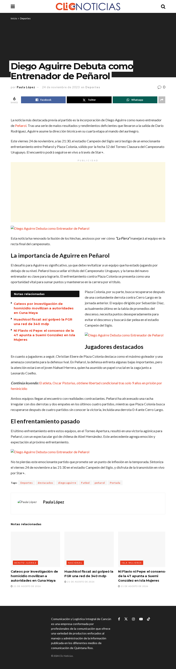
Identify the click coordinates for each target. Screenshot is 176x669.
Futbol (85, 482)
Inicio (14, 18)
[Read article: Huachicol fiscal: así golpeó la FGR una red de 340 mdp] (89, 549)
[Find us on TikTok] (148, 619)
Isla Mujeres (132, 562)
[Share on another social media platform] (161, 99)
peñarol (100, 482)
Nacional (75, 562)
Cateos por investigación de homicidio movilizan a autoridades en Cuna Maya (44, 308)
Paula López (26, 87)
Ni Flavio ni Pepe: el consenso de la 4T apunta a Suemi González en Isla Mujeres (142, 575)
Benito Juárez (25, 562)
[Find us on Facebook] (119, 619)
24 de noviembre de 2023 (61, 87)
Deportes (25, 18)
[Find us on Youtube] (141, 619)
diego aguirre (67, 482)
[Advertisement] (88, 192)
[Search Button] (163, 6)
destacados (45, 482)
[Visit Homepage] (88, 7)
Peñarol (20, 125)
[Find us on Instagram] (133, 619)
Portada (115, 482)
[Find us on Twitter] (126, 619)
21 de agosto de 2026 (27, 586)
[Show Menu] (13, 6)
